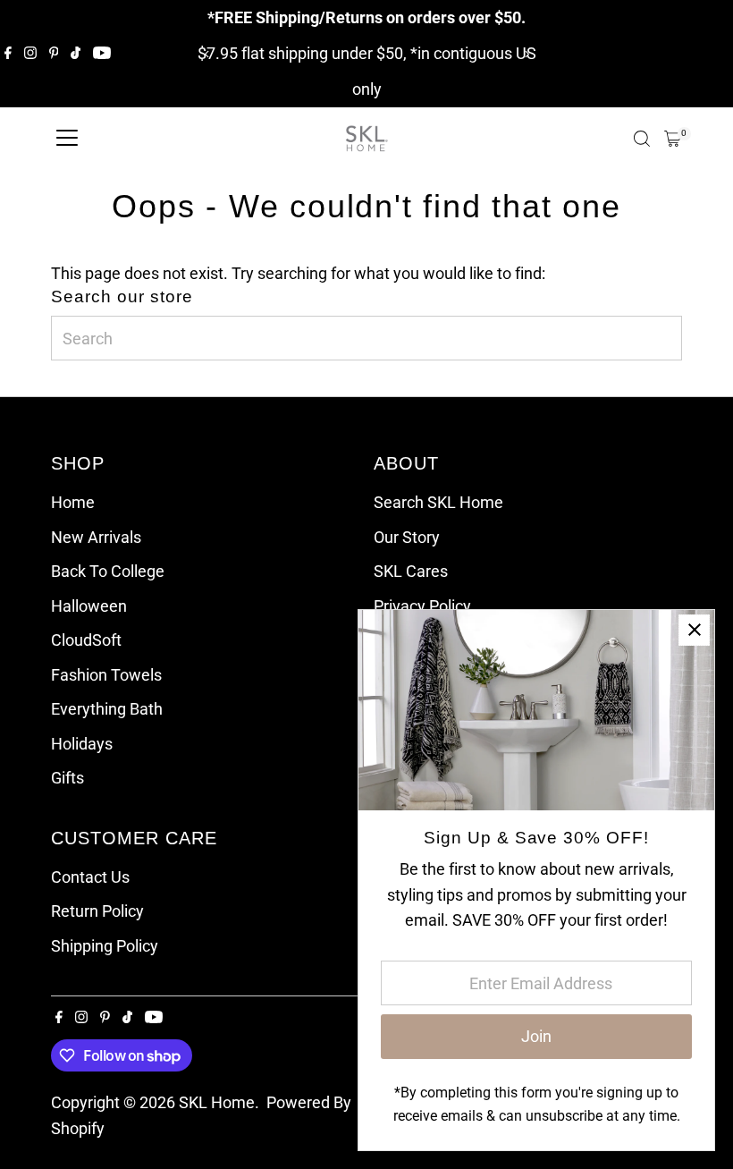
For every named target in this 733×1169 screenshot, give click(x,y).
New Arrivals (96, 537)
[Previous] (207, 54)
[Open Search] (642, 139)
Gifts (67, 777)
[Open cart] (672, 139)
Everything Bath (107, 708)
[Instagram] (30, 53)
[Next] (526, 54)
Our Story (407, 537)
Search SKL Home (438, 502)
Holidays (82, 743)
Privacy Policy (422, 606)
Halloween (89, 606)
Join (536, 1036)
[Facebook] (8, 53)
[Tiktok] (75, 53)
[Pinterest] (54, 53)
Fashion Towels (106, 674)
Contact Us (90, 877)
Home (73, 502)
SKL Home (217, 1102)
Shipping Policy (104, 945)
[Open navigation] (67, 138)
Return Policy (97, 911)
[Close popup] (694, 630)
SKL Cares (411, 571)
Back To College (107, 571)
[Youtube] (101, 53)
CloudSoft (86, 640)
